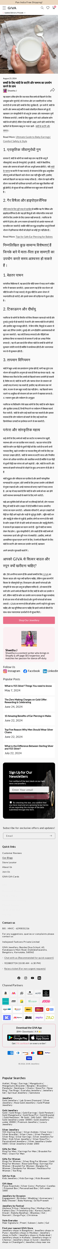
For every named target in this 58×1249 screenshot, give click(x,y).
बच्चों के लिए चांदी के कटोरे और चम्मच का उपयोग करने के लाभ (27, 84)
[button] (42, 7)
